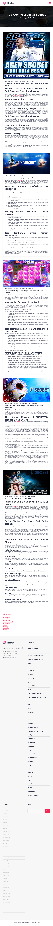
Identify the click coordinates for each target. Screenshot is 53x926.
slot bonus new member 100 (35, 731)
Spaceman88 (31, 791)
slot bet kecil (31, 716)
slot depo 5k (31, 746)
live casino (30, 674)
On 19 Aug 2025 (8, 288)
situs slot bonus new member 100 (37, 697)
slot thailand (31, 769)
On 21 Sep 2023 (8, 496)
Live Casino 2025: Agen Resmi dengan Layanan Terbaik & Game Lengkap (24, 291)
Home (16, 18)
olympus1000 (31, 686)
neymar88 (30, 682)
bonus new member (7, 614)
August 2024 (6, 875)
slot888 (30, 784)
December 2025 (6, 828)
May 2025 (5, 849)
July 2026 (5, 813)
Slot (23, 288)
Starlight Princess (33, 795)
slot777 (30, 776)
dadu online (7, 296)
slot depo (30, 735)
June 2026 (5, 816)
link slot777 (31, 670)
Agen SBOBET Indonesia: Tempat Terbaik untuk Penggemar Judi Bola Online (26, 84)
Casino (29, 663)
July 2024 (5, 878)
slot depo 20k (31, 742)
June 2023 (5, 908)
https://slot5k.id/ (6, 620)
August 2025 (6, 840)
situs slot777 (31, 701)
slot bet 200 (31, 712)
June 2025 (5, 846)
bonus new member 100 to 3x (35, 655)
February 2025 (6, 858)
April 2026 (5, 822)
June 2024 (5, 881)
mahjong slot (31, 678)
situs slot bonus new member (36, 693)
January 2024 (6, 890)
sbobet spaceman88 (18, 95)
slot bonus (30, 719)
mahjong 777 (5, 626)
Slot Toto (30, 772)
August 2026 (6, 810)
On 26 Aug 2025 (8, 176)
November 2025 (6, 831)
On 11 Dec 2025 (8, 81)
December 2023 (6, 893)
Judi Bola (24, 496)
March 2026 (5, 825)
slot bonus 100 (31, 723)
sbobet (23, 81)
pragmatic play (6, 612)
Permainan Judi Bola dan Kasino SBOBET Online (19, 499)
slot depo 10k (6, 618)
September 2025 (6, 837)
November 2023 (6, 896)
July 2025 (5, 843)
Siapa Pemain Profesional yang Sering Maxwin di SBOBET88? (24, 178)
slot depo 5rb (6, 627)
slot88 (29, 780)
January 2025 (6, 860)
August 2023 (6, 905)
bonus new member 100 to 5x (35, 659)
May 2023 (5, 911)
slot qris (30, 765)
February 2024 (6, 887)
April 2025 (5, 852)
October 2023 (6, 899)
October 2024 (6, 869)
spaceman (30, 787)
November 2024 (6, 866)
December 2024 (6, 863)
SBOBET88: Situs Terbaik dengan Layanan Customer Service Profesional (24, 406)
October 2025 (6, 834)
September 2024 (6, 872)
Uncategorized (32, 799)
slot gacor (30, 750)
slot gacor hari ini (6, 617)
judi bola (20, 180)
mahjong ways (6, 629)
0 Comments (31, 81)
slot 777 (30, 708)
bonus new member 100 (8, 621)
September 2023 (6, 902)
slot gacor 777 (31, 753)
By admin (16, 81)
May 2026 (5, 819)
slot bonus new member (34, 727)
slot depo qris (6, 615)
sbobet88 (19, 421)
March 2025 (5, 855)
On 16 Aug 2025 (8, 403)
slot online (30, 761)
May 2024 (5, 884)
